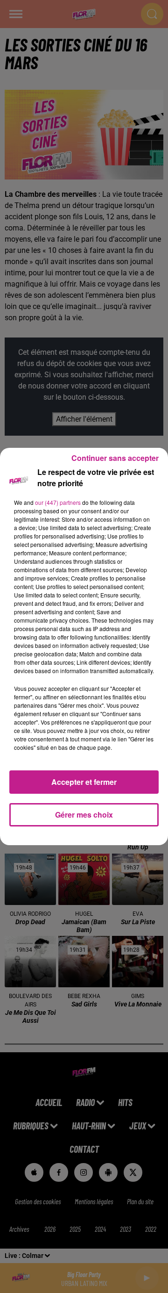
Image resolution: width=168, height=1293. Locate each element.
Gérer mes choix (84, 814)
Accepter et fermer (84, 781)
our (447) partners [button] (58, 502)
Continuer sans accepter (115, 458)
